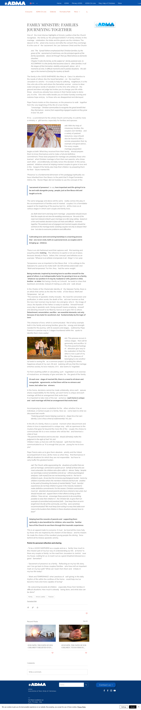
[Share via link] (33, 607)
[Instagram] (111, 690)
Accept (133, 707)
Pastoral (51, 596)
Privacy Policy (81, 707)
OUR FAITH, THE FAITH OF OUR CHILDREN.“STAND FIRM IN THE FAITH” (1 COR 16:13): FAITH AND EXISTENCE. (73, 646)
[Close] (139, 706)
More (76, 12)
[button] (66, 3)
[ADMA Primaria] (107, 690)
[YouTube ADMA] (114, 690)
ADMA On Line (41, 12)
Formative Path (65, 12)
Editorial (53, 12)
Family (30, 596)
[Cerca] (86, 685)
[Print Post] (37, 607)
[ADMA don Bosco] (104, 690)
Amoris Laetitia (40, 596)
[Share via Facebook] (28, 607)
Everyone (28, 12)
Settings (123, 707)
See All (85, 621)
